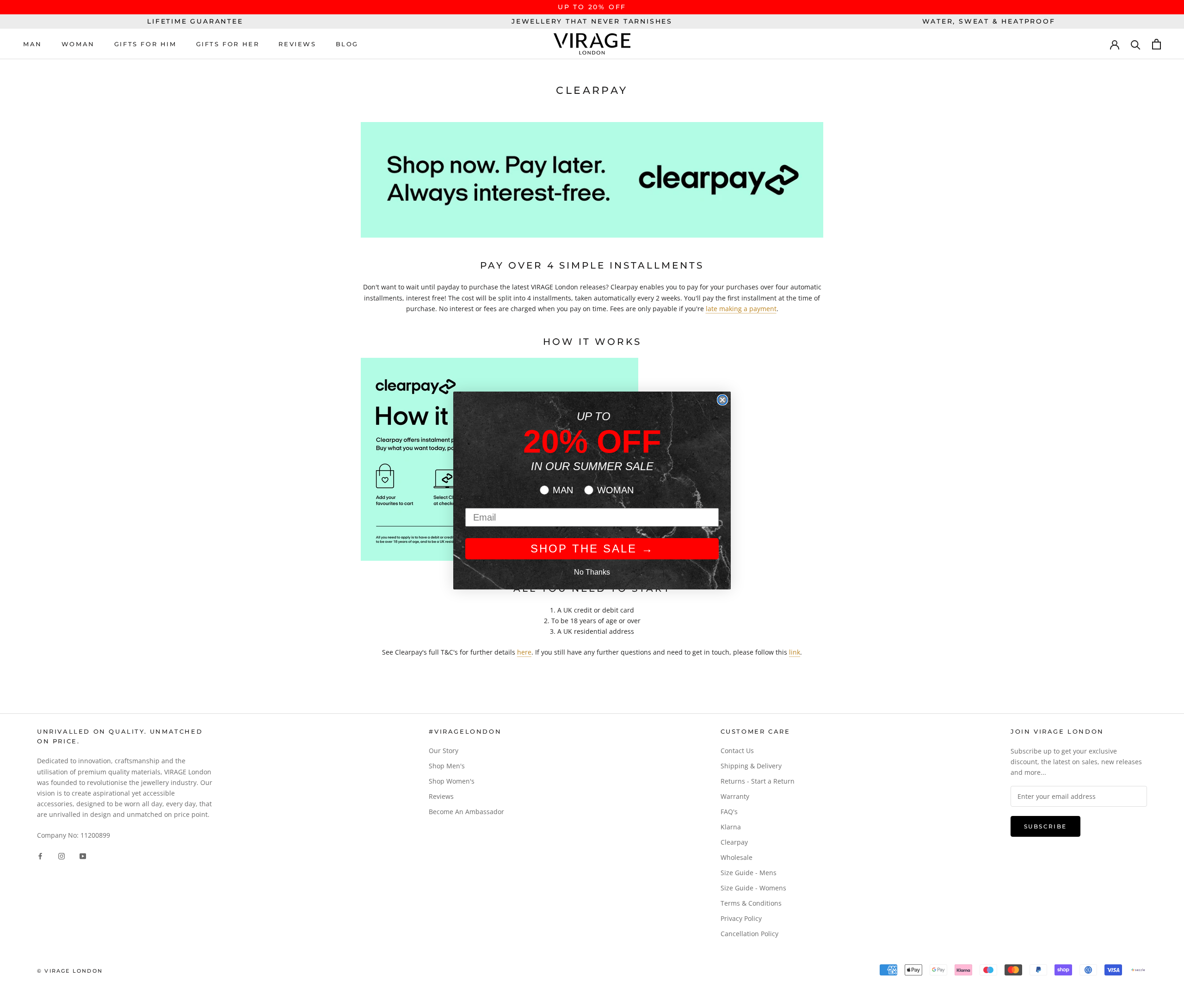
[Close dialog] (722, 400)
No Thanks (592, 572)
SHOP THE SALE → (592, 548)
